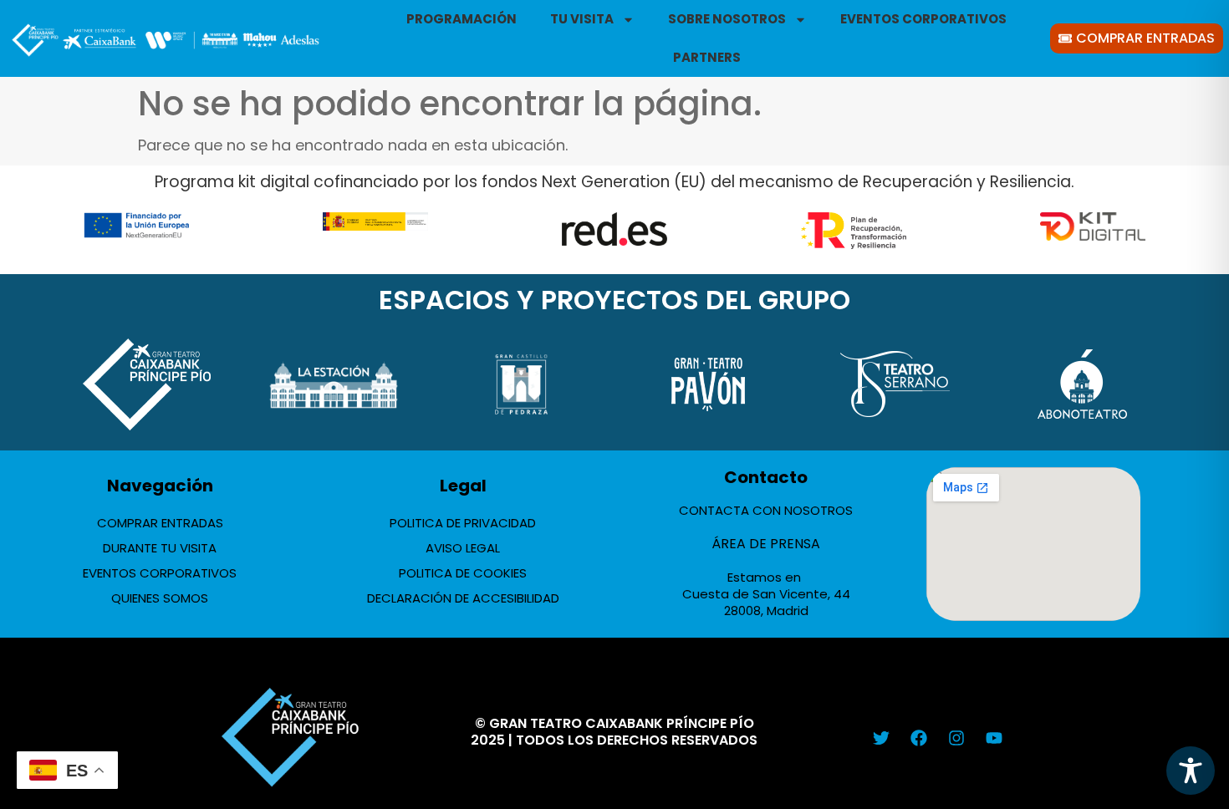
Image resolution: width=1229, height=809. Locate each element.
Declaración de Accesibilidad (463, 598)
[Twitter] (881, 738)
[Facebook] (919, 738)
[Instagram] (956, 738)
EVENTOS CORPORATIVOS (923, 19)
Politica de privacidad (463, 523)
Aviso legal (463, 548)
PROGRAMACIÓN (461, 19)
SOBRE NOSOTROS (727, 19)
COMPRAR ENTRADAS (160, 523)
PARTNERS (707, 57)
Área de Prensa (765, 543)
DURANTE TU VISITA (160, 548)
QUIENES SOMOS (159, 598)
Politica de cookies (463, 573)
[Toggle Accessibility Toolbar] (1190, 770)
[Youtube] (994, 738)
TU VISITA (582, 19)
